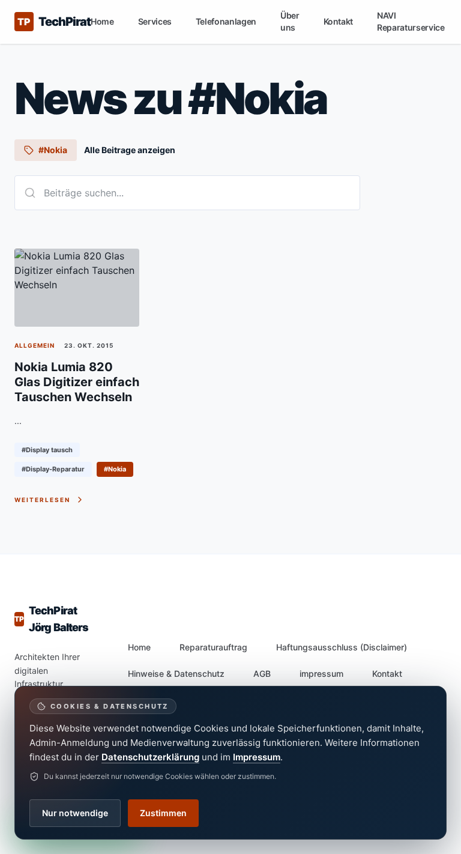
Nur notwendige (75, 813)
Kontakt (339, 21)
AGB (262, 673)
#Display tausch (47, 450)
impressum (321, 673)
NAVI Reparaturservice (410, 21)
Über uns (290, 21)
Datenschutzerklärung (150, 757)
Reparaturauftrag (213, 647)
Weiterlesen (42, 499)
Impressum (256, 757)
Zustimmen (163, 813)
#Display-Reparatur (53, 469)
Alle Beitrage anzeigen (129, 150)
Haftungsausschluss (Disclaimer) (341, 647)
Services (155, 21)
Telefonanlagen (226, 21)
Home (102, 21)
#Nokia (115, 469)
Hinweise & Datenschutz (176, 673)
